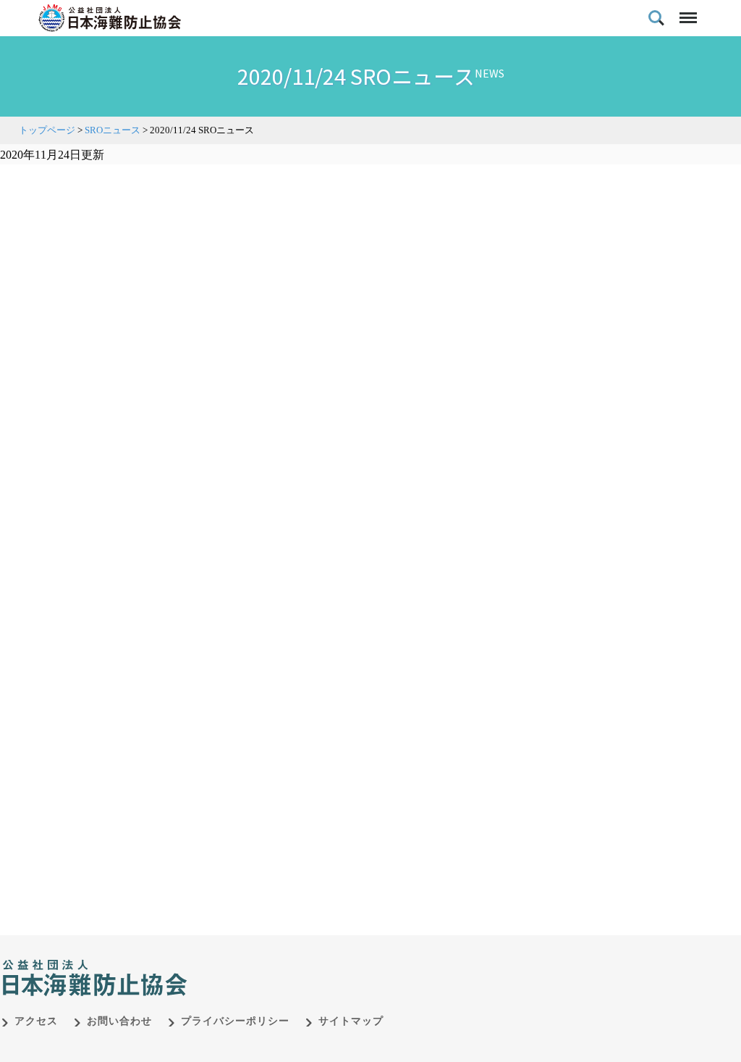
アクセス (36, 1021)
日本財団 (304, 963)
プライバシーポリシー (235, 1021)
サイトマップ (351, 1021)
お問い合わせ (119, 1021)
